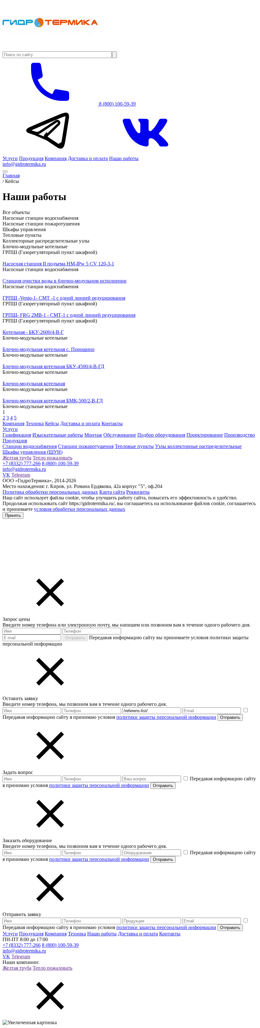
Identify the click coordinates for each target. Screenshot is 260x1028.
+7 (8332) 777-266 (22, 463)
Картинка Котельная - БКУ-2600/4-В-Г (44, 326)
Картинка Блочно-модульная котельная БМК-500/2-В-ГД (64, 395)
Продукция (31, 158)
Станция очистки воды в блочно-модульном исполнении (65, 280)
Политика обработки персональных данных (50, 492)
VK (6, 475)
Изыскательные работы (57, 435)
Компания (56, 158)
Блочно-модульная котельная (34, 383)
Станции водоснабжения (30, 446)
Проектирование (204, 435)
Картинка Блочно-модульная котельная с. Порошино (60, 343)
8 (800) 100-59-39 (117, 104)
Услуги (10, 158)
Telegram (20, 475)
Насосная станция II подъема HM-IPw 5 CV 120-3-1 (58, 263)
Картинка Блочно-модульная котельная (45, 378)
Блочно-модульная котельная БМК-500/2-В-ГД (53, 400)
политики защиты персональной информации (166, 717)
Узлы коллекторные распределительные (198, 446)
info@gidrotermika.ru (24, 164)
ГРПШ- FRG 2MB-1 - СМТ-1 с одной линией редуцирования (69, 315)
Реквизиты (138, 492)
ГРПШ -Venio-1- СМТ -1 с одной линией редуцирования (64, 298)
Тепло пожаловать (52, 457)
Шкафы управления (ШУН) (32, 452)
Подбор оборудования (161, 435)
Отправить (75, 637)
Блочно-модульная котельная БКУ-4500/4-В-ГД (53, 366)
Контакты (112, 423)
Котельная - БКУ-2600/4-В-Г (33, 332)
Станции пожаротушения (86, 446)
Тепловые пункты (134, 446)
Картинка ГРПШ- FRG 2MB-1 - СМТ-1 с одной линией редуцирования (80, 309)
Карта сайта (112, 492)
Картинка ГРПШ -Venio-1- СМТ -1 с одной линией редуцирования (75, 292)
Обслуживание (119, 435)
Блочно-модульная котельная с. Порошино (48, 349)
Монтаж (93, 435)
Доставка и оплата (88, 158)
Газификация (17, 435)
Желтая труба (17, 457)
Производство (239, 435)
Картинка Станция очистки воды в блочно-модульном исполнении (76, 275)
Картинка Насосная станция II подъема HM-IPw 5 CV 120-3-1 (69, 258)
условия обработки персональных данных (79, 509)
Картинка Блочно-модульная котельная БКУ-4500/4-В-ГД (65, 360)
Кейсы (52, 423)
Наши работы (124, 158)
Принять (13, 515)
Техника (35, 423)
